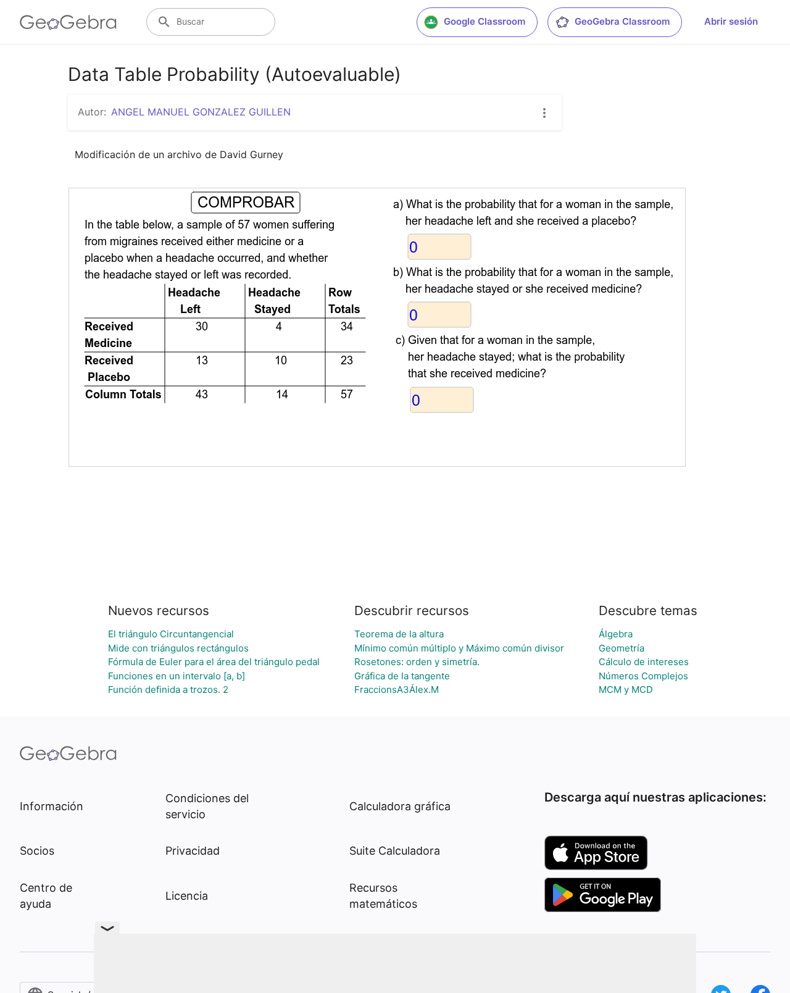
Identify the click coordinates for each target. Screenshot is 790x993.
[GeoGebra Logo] (68, 22)
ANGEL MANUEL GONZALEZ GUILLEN (201, 112)
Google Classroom (484, 21)
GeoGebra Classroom (622, 21)
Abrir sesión (731, 21)
